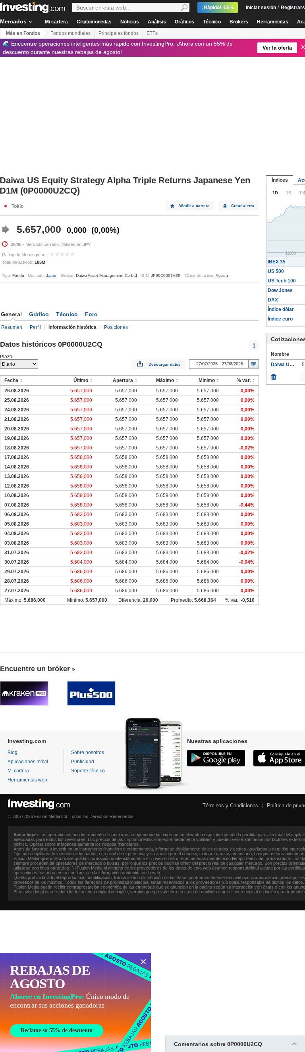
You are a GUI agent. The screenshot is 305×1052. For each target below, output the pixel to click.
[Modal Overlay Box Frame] (75, 1002)
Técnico (212, 22)
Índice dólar (281, 309)
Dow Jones (280, 290)
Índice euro (280, 319)
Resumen (11, 327)
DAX (273, 300)
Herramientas (272, 22)
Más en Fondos (23, 33)
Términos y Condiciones (230, 805)
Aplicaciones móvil (28, 761)
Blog (12, 752)
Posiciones (116, 327)
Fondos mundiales (70, 33)
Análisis (157, 22)
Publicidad (82, 761)
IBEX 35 (277, 262)
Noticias (129, 22)
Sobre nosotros (87, 752)
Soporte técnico (88, 771)
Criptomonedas (94, 22)
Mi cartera (56, 22)
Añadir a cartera (194, 205)
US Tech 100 (282, 281)
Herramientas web (27, 780)
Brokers (239, 22)
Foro (91, 314)
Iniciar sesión (261, 7)
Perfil (35, 327)
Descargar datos (165, 364)
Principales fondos (118, 33)
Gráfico (39, 314)
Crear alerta (242, 205)
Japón (52, 275)
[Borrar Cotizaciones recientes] (273, 375)
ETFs (152, 33)
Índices (280, 180)
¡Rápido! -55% (218, 7)
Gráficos (184, 22)
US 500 (276, 271)
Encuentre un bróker (35, 669)
